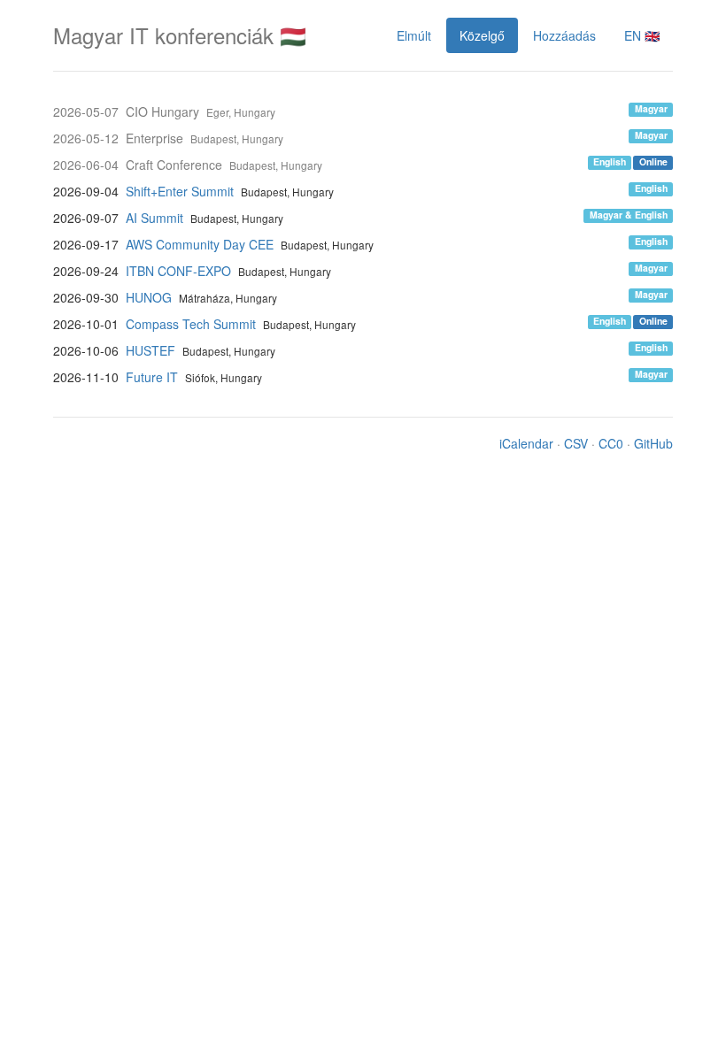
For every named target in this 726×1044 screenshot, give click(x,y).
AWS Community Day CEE (200, 244)
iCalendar (526, 443)
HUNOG (149, 297)
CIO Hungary (162, 111)
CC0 (611, 443)
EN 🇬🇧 (642, 35)
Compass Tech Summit (191, 324)
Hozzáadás (564, 35)
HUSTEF (150, 350)
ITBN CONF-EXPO (178, 271)
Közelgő (482, 35)
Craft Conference (174, 164)
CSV (576, 443)
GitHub (653, 443)
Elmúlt (414, 35)
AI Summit (154, 217)
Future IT (152, 377)
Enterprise (154, 138)
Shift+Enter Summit (180, 191)
